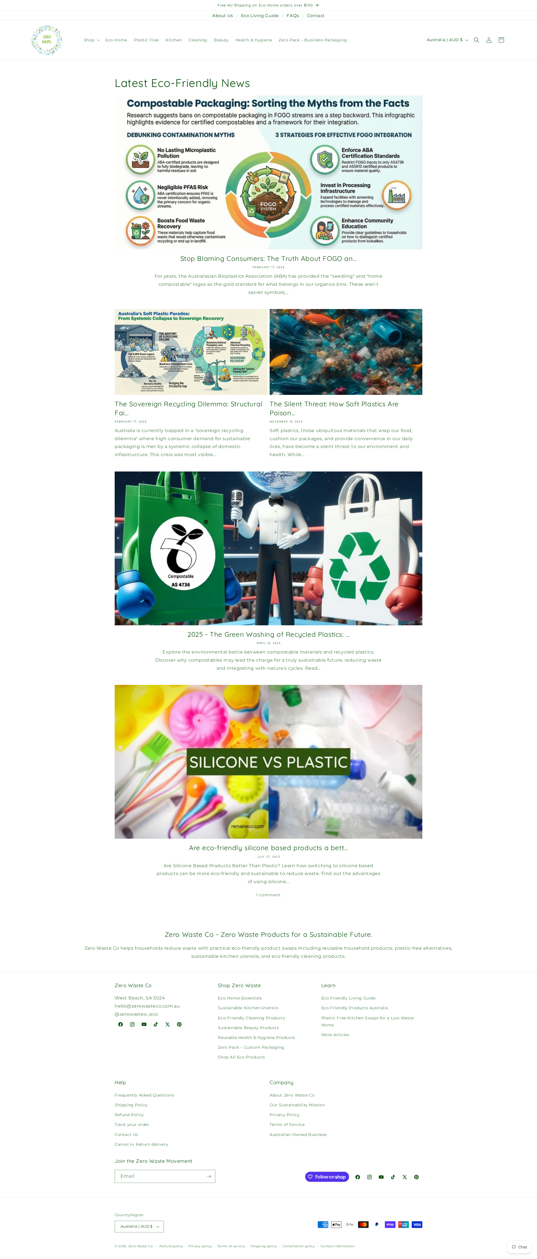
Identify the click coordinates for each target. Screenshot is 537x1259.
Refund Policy (129, 1114)
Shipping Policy (131, 1104)
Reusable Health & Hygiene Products (256, 1037)
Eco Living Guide (260, 15)
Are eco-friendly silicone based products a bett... (268, 847)
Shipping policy (264, 1246)
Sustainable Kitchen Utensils (248, 1007)
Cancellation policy (299, 1246)
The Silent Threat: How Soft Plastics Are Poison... (334, 408)
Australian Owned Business (298, 1134)
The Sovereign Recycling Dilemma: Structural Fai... (189, 408)
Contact (316, 15)
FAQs (293, 15)
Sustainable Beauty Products (248, 1027)
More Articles (335, 1034)
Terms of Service (287, 1124)
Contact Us (126, 1134)
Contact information (338, 1246)
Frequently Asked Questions (144, 1095)
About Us (222, 15)
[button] (91, 40)
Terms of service (231, 1246)
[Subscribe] (209, 1176)
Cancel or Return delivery (141, 1144)
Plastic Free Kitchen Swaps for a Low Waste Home (367, 1021)
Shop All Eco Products (241, 1057)
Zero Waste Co (140, 1246)
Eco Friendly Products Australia (354, 1007)
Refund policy (171, 1246)
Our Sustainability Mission (297, 1104)
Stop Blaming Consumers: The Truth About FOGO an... (268, 258)
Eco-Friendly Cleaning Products (251, 1017)
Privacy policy (200, 1246)
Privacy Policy (285, 1114)
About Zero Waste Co (292, 1095)
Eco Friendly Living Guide (348, 998)
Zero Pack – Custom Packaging (251, 1047)
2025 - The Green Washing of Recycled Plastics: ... (268, 634)
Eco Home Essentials (240, 998)
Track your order (132, 1124)
